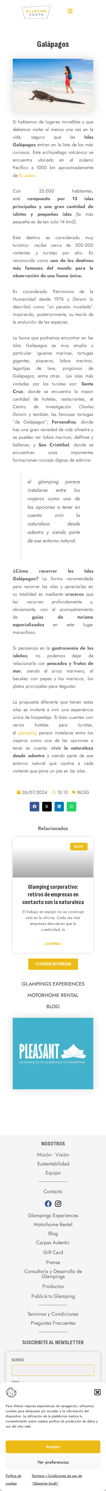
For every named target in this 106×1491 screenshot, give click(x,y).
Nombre (18, 1360)
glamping (27, 732)
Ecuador (27, 175)
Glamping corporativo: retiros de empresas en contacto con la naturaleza (53, 894)
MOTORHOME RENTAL (53, 995)
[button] (97, 1392)
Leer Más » (53, 943)
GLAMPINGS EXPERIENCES (53, 984)
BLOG (83, 792)
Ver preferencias (53, 1462)
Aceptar (53, 1447)
